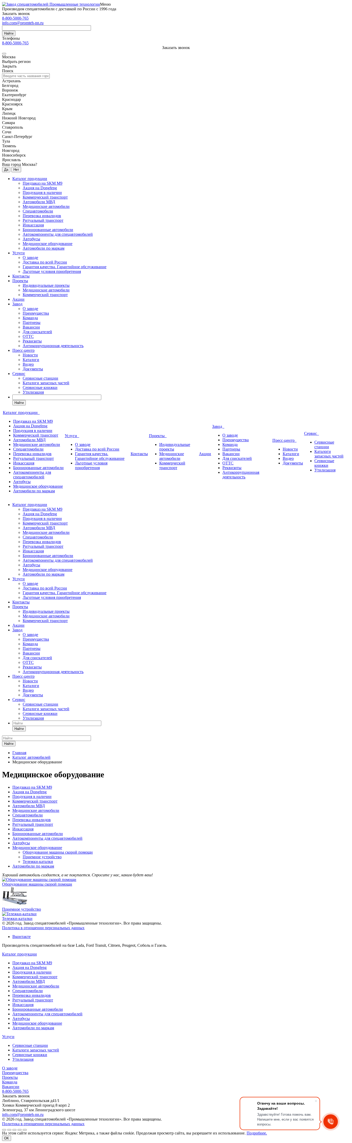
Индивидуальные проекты (46, 285)
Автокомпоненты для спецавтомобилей (58, 234)
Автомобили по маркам (43, 248)
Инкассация (33, 225)
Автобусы (31, 239)
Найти (8, 33)
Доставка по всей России (45, 262)
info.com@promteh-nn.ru (23, 23)
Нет (16, 170)
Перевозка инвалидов (42, 216)
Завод (17, 304)
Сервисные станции (40, 378)
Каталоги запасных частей (46, 383)
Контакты (21, 276)
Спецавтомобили (38, 211)
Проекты (20, 281)
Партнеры (31, 322)
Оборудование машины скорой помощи (58, 852)
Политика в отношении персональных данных (43, 928)
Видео (28, 364)
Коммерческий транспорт (45, 197)
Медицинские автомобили (46, 206)
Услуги (18, 253)
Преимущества (36, 313)
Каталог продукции (29, 178)
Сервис (18, 373)
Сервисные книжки (40, 387)
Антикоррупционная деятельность (53, 346)
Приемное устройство (42, 857)
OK (6, 1138)
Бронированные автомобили (48, 229)
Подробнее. (257, 1133)
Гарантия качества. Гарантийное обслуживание (64, 267)
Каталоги (31, 359)
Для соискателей (37, 332)
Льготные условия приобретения (52, 271)
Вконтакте (21, 936)
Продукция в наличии (42, 192)
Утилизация (33, 392)
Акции (18, 299)
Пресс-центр (23, 350)
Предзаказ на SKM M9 (42, 183)
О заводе (30, 257)
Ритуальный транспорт (43, 220)
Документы (33, 369)
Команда (30, 318)
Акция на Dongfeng (40, 188)
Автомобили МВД (39, 202)
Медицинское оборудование (47, 243)
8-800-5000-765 (15, 18)
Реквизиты (32, 341)
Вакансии (31, 327)
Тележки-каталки (38, 861)
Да (6, 170)
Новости (30, 355)
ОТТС (28, 336)
